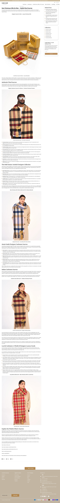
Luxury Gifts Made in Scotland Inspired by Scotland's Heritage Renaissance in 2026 (51, 16)
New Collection (48, 4)
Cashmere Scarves (48, 29)
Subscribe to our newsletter (49, 43)
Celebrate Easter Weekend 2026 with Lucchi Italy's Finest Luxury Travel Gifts (51, 10)
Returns (3, 477)
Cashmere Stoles (48, 30)
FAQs (28, 482)
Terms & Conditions (18, 476)
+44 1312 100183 (44, 478)
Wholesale (3, 479)
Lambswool (29, 4)
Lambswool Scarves (48, 33)
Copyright (16, 480)
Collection (28, 479)
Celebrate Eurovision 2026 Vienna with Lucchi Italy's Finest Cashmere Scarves (51, 19)
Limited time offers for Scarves (38, 4)
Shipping (3, 476)
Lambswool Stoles (48, 34)
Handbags (53, 4)
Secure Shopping (17, 477)
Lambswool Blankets (49, 37)
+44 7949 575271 (44, 480)
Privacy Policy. (46, 49)
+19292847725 (44, 489)
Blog (28, 477)
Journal (28, 476)
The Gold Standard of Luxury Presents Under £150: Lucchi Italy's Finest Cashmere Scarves (51, 12)
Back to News (31, 468)
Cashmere (24, 4)
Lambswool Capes (48, 36)
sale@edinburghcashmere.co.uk (47, 481)
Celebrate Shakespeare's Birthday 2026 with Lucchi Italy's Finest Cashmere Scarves (51, 21)
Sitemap (28, 480)
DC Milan (58, 4)
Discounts (16, 479)
